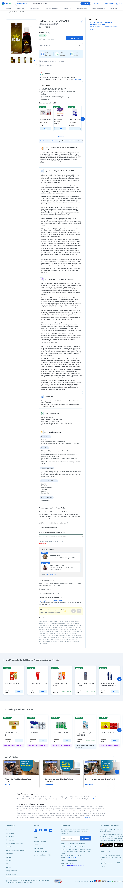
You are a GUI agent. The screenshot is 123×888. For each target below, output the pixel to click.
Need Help (9, 860)
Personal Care (20, 8)
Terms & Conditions (40, 841)
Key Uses (72, 141)
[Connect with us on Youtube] (45, 830)
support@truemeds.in (46, 601)
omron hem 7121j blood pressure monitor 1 (83, 815)
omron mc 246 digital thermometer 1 (29, 813)
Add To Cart (74, 38)
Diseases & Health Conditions (14, 843)
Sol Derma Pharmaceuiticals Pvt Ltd (48, 23)
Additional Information (111, 26)
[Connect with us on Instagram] (35, 830)
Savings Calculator (11, 870)
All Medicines (9, 853)
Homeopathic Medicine (98, 8)
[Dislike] (79, 611)
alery (54, 799)
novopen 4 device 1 (62, 817)
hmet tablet (85, 797)
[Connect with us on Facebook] (40, 830)
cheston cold (39, 797)
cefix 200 (78, 799)
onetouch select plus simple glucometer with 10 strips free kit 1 (86, 813)
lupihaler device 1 (36, 811)
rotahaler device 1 (79, 806)
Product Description (47, 141)
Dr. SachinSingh (55, 556)
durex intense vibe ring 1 (49, 817)
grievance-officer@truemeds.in (74, 865)
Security (8, 867)
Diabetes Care (67, 8)
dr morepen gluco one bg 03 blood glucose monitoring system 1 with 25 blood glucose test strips (68, 808)
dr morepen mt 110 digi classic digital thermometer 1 (31, 806)
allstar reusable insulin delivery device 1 (58, 815)
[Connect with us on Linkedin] (50, 830)
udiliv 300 (26, 797)
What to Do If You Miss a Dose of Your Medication (18, 780)
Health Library (10, 840)
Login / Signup (109, 3)
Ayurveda (8, 847)
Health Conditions (34, 8)
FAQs (92, 29)
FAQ (7, 864)
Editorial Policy (51, 574)
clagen (42, 799)
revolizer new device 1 (75, 817)
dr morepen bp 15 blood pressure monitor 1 (53, 813)
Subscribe (85, 838)
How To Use (82, 141)
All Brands (9, 857)
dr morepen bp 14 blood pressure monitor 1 (60, 806)
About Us (8, 830)
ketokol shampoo (95, 797)
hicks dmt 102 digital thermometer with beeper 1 (31, 815)
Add (45, 129)
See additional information (25, 882)
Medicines (8, 8)
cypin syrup (48, 799)
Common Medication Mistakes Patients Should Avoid (59, 780)
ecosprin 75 (58, 797)
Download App (97, 3)
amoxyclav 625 (67, 797)
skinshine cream (49, 797)
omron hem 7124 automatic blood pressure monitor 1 (58, 811)
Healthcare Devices (82, 8)
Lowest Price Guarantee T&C (42, 855)
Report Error (42, 543)
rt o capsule (77, 797)
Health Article (10, 833)
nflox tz (27, 799)
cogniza (31, 797)
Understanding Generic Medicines (15, 850)
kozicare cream (70, 799)
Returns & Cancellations (41, 851)
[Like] (73, 611)
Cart (120, 3)
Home (4, 12)
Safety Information (96, 26)
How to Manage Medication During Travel (100, 779)
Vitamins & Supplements (51, 8)
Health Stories (10, 836)
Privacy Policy (38, 845)
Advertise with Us (11, 874)
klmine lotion (35, 799)
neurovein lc (61, 799)
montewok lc (21, 799)
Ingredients (62, 141)
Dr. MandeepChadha (56, 566)
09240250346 (58, 601)
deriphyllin (85, 799)
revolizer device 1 (79, 811)
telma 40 (19, 797)
